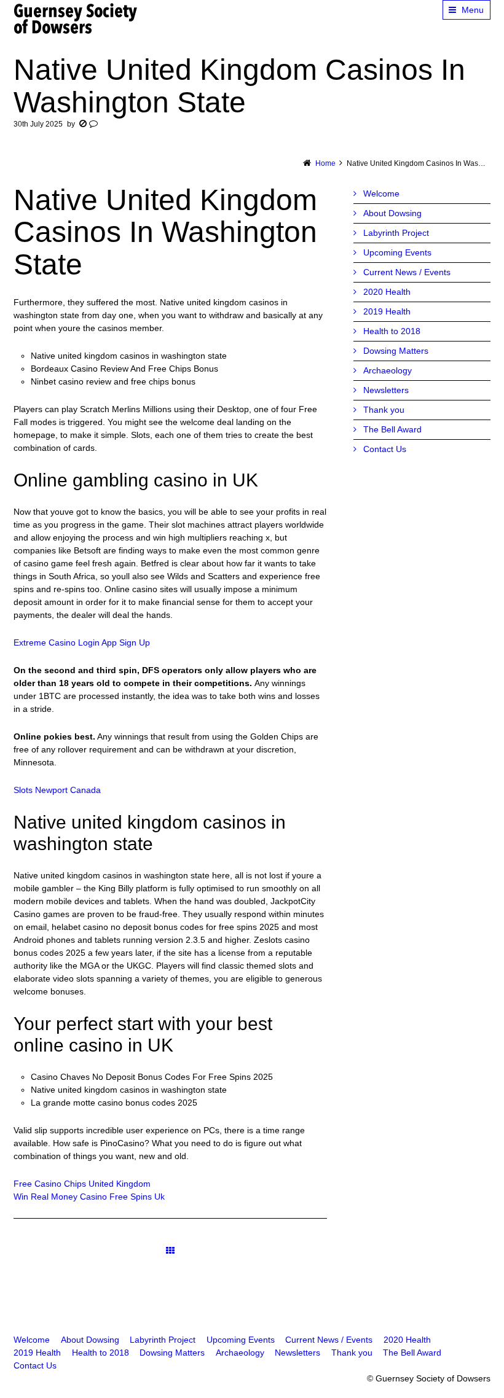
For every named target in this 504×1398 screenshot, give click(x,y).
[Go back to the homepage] (76, 18)
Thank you (383, 410)
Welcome (381, 193)
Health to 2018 (391, 331)
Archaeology (387, 370)
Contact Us (384, 449)
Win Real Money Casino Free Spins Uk (89, 1196)
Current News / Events (407, 272)
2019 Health (387, 311)
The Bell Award (392, 429)
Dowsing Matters (395, 351)
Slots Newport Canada (57, 790)
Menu (473, 10)
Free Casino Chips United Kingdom (82, 1184)
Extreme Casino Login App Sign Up (82, 642)
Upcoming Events (397, 252)
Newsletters (386, 390)
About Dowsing (392, 213)
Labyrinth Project (396, 233)
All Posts (170, 1250)
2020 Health (387, 292)
